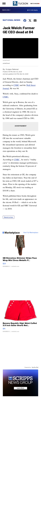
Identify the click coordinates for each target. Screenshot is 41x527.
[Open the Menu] (4, 3)
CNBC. (6, 96)
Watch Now (34, 3)
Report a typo (8, 217)
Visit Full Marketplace (30, 232)
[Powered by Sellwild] (35, 367)
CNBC (16, 85)
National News (11, 20)
